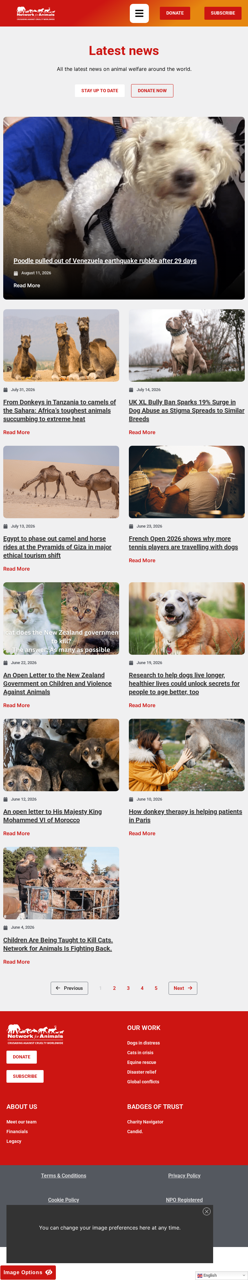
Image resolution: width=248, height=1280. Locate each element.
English (209, 1275)
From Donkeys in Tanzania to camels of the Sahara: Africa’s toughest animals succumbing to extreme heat (59, 410)
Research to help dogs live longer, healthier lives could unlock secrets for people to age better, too (184, 683)
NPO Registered (184, 1200)
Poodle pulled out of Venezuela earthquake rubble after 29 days (105, 261)
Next (181, 988)
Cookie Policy (63, 1200)
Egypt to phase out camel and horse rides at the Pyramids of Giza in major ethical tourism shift (57, 547)
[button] (139, 13)
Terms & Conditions (63, 1176)
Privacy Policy (184, 1176)
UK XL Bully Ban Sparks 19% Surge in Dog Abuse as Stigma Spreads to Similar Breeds (186, 410)
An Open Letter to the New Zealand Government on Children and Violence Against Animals (57, 683)
